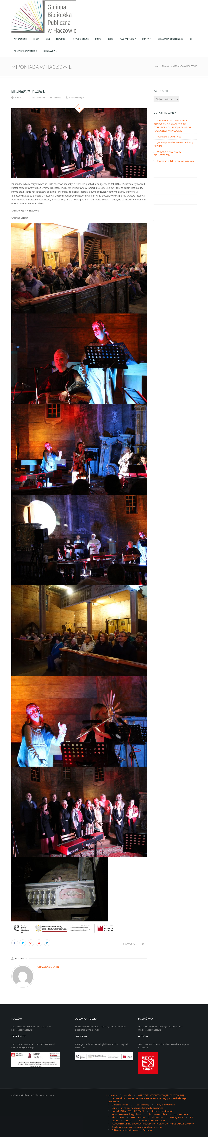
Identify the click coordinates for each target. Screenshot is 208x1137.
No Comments (38, 97)
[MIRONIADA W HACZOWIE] (79, 143)
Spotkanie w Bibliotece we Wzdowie (176, 161)
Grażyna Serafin (48, 966)
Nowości (57, 97)
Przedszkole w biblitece (169, 136)
